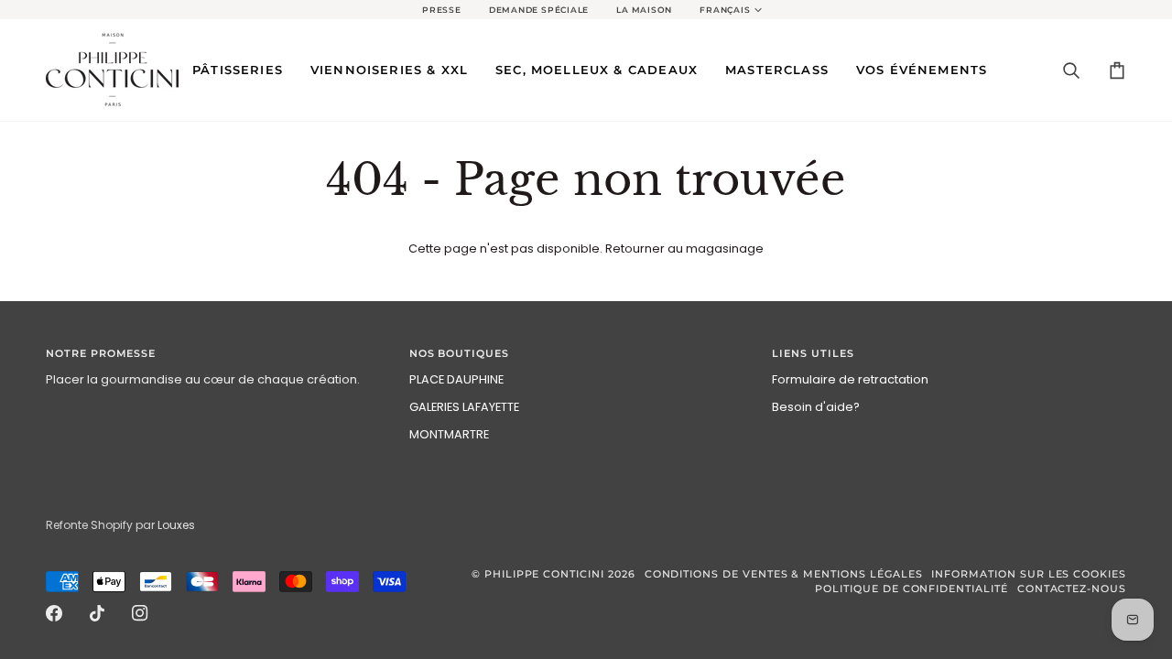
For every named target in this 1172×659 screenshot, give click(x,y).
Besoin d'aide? (816, 407)
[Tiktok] (97, 613)
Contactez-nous (1071, 589)
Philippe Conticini (544, 574)
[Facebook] (54, 613)
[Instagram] (140, 613)
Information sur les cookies (1028, 574)
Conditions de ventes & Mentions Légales (784, 574)
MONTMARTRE (449, 434)
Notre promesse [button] (101, 354)
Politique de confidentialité (911, 589)
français (725, 10)
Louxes (176, 525)
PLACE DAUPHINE (456, 379)
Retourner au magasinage (684, 248)
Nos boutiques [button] (459, 354)
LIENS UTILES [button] (812, 354)
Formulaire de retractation (850, 379)
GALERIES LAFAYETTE (464, 407)
